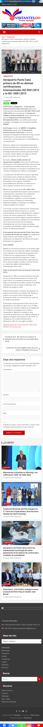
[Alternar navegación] (4, 32)
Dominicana (6, 651)
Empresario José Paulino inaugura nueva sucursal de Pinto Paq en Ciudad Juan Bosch (20, 591)
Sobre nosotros (7, 690)
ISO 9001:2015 (8, 327)
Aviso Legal (5, 699)
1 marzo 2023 (7, 97)
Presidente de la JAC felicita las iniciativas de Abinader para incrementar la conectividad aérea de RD (21, 339)
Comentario (7, 369)
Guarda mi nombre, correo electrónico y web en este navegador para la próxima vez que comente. (21, 426)
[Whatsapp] (6, 103)
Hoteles (4, 656)
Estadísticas (6, 659)
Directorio (5, 668)
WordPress (28, 718)
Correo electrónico (9, 404)
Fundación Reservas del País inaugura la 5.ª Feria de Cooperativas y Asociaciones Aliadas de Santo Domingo (20, 511)
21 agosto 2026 (8, 478)
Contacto (5, 693)
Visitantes (17, 715)
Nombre (6, 395)
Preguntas (5, 665)
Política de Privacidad (9, 702)
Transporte (8, 76)
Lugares (4, 662)
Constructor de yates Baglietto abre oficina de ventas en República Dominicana (22, 349)
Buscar (39, 679)
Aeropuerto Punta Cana (18, 325)
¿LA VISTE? (8, 442)
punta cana (17, 327)
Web (4, 413)
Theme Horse (34, 715)
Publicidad (5, 696)
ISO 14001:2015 (31, 325)
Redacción (17, 97)
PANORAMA (6, 648)
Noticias (7, 467)
